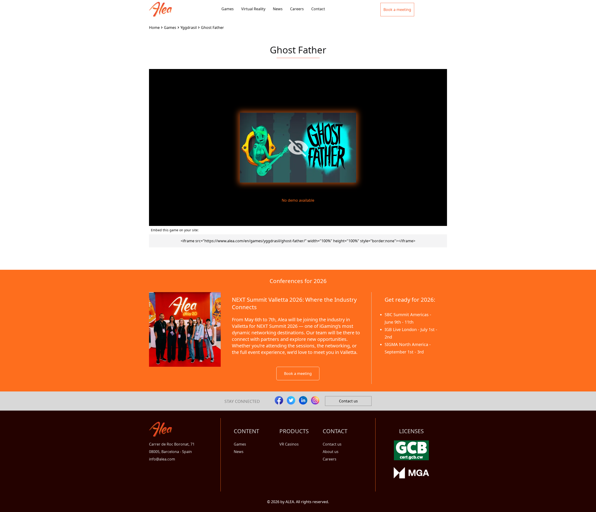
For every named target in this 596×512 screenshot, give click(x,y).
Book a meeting (298, 373)
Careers (297, 8)
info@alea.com (162, 459)
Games (227, 8)
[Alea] (160, 5)
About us (331, 451)
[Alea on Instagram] (315, 400)
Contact (318, 8)
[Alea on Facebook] (279, 400)
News (278, 8)
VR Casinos (289, 444)
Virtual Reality (253, 8)
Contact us (348, 401)
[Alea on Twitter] (291, 400)
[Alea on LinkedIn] (303, 400)
